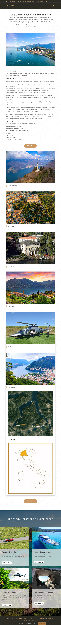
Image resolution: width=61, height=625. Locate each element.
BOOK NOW (30, 146)
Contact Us (42, 623)
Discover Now (7, 562)
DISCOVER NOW (39, 603)
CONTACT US (30, 501)
